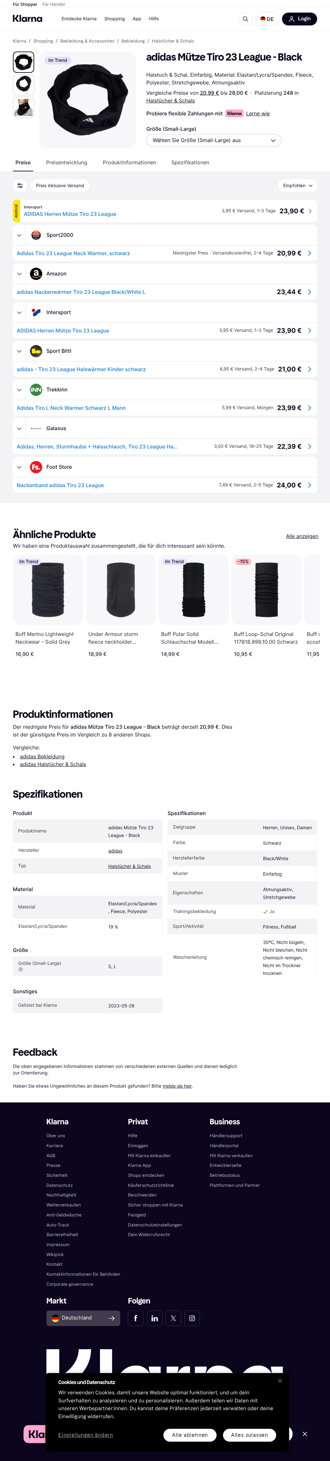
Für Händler (54, 4)
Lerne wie (258, 113)
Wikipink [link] (55, 1254)
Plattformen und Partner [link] (235, 1185)
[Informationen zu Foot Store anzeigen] (19, 467)
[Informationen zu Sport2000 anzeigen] (19, 235)
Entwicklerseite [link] (226, 1165)
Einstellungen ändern (85, 1435)
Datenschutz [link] (59, 1185)
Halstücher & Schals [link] (173, 41)
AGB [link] (50, 1155)
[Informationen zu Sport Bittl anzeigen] (19, 351)
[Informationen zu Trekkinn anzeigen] (19, 389)
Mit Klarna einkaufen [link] (149, 1155)
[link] (135, 1318)
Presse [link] (53, 1165)
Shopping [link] (43, 41)
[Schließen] (280, 1381)
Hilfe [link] (133, 1136)
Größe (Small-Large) (171, 129)
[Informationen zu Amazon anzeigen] (19, 273)
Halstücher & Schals (170, 100)
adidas (115, 851)
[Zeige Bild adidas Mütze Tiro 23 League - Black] (23, 62)
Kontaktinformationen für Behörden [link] (83, 1274)
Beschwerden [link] (142, 1195)
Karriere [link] (54, 1146)
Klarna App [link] (139, 1165)
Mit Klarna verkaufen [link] (231, 1155)
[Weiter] (308, 606)
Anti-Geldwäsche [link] (64, 1215)
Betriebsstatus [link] (225, 1175)
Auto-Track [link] (57, 1225)
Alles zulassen (249, 1435)
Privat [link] (138, 1122)
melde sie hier (177, 1086)
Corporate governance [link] (69, 1284)
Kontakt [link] (54, 1264)
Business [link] (225, 1122)
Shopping (114, 19)
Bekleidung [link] (133, 41)
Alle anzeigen (302, 536)
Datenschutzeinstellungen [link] (155, 1225)
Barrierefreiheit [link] (62, 1234)
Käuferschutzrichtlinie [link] (151, 1185)
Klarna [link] (19, 41)
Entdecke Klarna (79, 19)
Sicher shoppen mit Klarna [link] (155, 1205)
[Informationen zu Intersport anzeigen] (19, 312)
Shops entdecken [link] (146, 1175)
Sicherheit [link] (57, 1175)
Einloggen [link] (138, 1146)
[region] (167, 1412)
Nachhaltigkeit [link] (61, 1195)
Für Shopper (25, 4)
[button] (267, 19)
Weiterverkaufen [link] (63, 1205)
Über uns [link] (55, 1136)
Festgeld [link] (137, 1215)
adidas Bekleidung (42, 756)
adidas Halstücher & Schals (53, 764)
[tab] (23, 162)
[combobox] (214, 140)
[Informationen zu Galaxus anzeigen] (19, 428)
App (136, 19)
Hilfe (154, 19)
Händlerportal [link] (224, 1146)
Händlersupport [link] (226, 1136)
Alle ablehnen (190, 1435)
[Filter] (20, 185)
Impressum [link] (58, 1244)
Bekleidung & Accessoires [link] (87, 41)
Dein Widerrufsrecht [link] (149, 1234)
